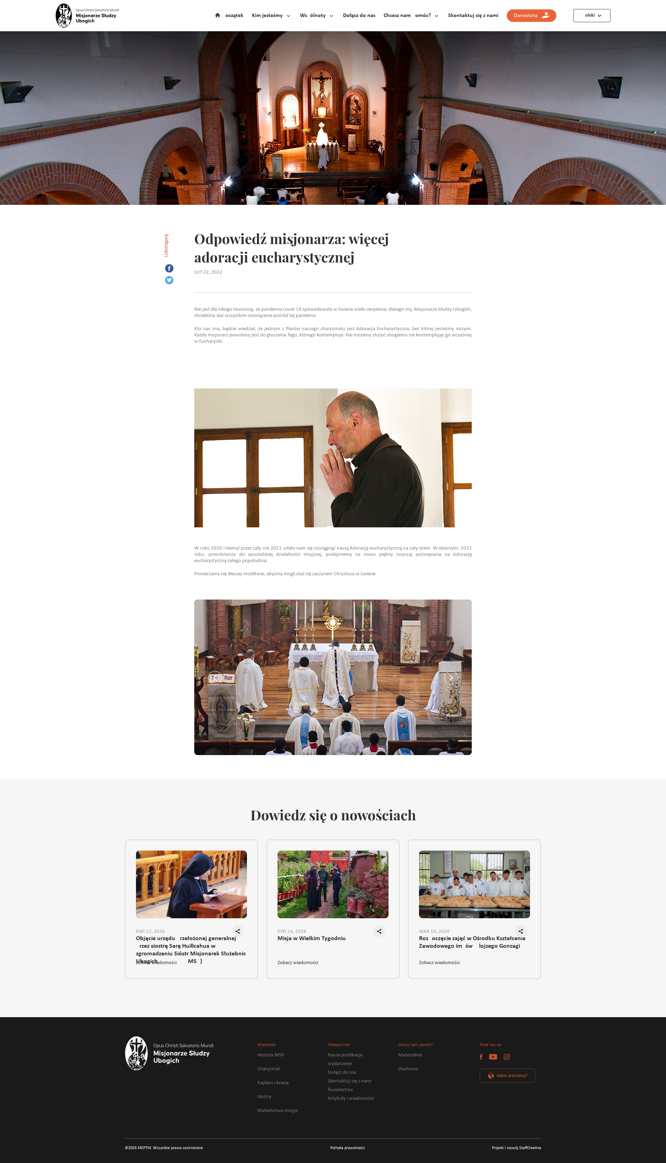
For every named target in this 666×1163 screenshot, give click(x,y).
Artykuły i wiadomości (351, 1098)
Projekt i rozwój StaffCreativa (516, 1148)
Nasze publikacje (345, 1055)
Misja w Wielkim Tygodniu (312, 938)
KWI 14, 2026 (292, 931)
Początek (233, 15)
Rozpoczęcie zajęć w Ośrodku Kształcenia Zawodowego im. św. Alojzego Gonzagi (472, 942)
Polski (589, 15)
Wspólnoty (313, 15)
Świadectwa (340, 1090)
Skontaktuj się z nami (473, 15)
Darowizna (528, 15)
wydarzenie (340, 1063)
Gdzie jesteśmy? (512, 1075)
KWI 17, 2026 (150, 931)
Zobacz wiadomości (156, 962)
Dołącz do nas (359, 15)
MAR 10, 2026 (434, 931)
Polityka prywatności (347, 1148)
